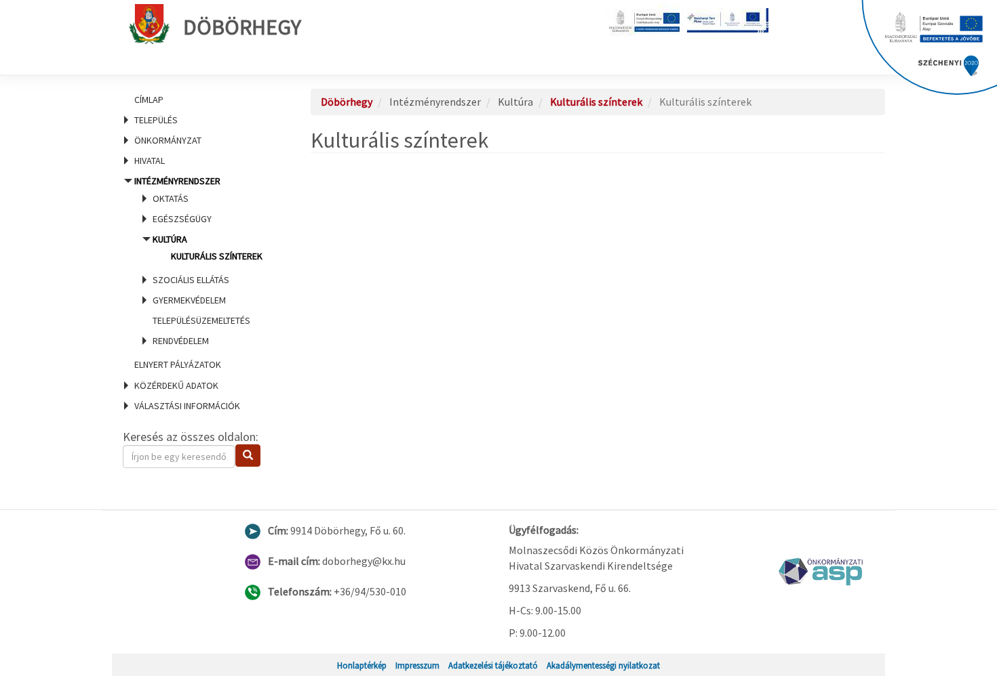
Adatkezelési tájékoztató (493, 665)
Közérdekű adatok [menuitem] (176, 385)
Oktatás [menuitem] (171, 198)
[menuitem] (200, 99)
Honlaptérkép (362, 665)
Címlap (148, 99)
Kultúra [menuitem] (207, 247)
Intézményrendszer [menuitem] (198, 261)
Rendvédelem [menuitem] (181, 341)
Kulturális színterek (216, 256)
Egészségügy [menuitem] (182, 219)
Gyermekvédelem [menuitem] (189, 300)
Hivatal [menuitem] (149, 160)
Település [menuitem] (156, 120)
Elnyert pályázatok (177, 364)
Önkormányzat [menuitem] (167, 140)
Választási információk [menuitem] (187, 406)
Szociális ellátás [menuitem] (191, 280)
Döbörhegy (242, 27)
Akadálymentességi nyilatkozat (603, 665)
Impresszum (417, 665)
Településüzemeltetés (201, 320)
